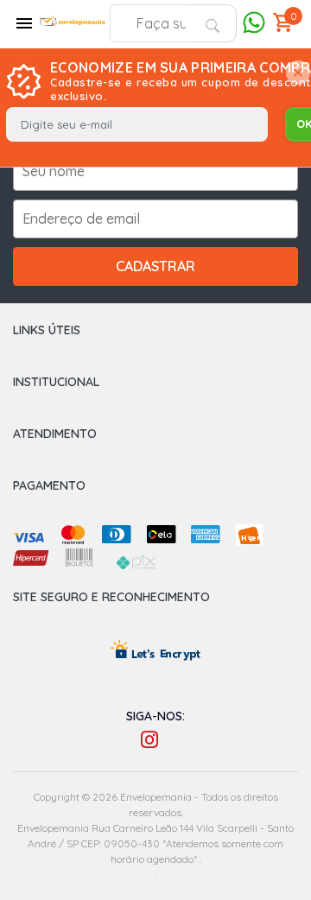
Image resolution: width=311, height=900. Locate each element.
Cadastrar (155, 266)
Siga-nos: (155, 716)
